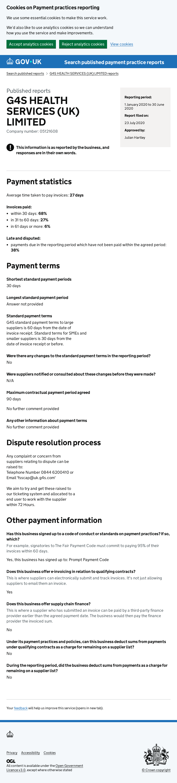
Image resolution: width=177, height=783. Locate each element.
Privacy (11, 753)
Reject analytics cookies (83, 44)
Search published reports (25, 73)
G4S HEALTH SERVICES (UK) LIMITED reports (84, 73)
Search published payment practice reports (114, 62)
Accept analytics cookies (31, 44)
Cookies (50, 753)
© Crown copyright (156, 770)
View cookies (121, 44)
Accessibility (30, 753)
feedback (21, 708)
